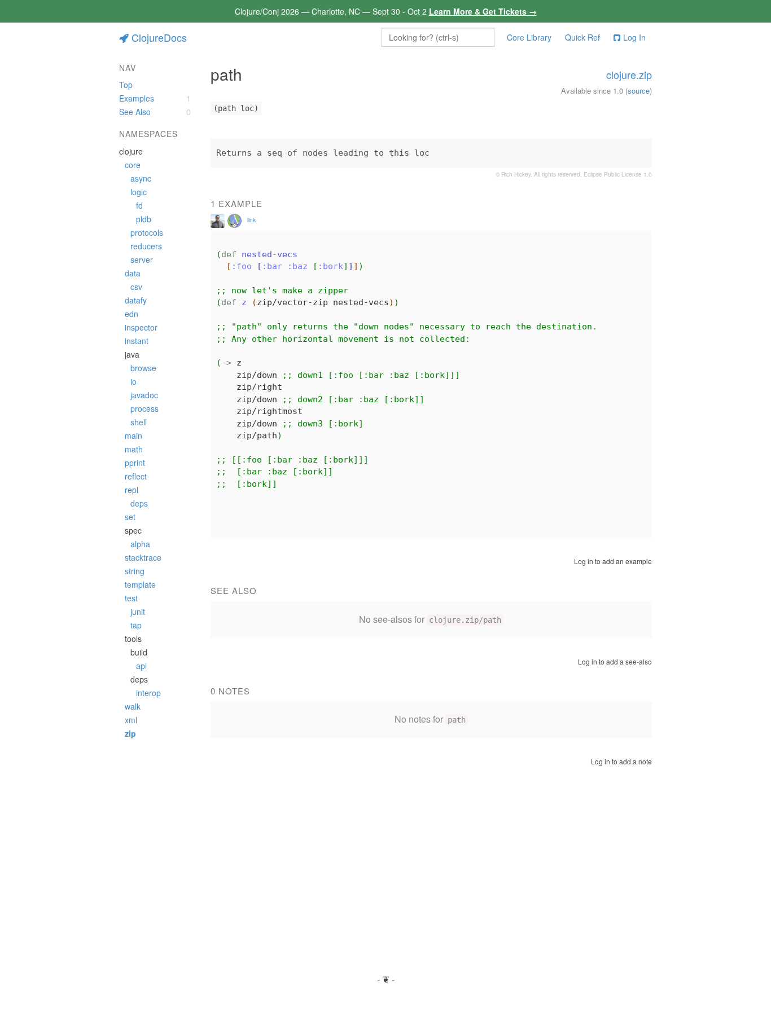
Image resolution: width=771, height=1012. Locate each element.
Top (126, 84)
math (134, 449)
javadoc (144, 395)
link (251, 220)
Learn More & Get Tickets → (483, 11)
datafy (136, 300)
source (639, 90)
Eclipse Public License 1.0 (618, 174)
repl (131, 489)
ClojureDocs (159, 37)
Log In (634, 37)
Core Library (529, 37)
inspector (141, 327)
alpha (140, 543)
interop (148, 692)
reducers (146, 246)
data (133, 273)
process (144, 408)
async (140, 178)
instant (136, 340)
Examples (136, 98)
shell (138, 422)
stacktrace (143, 557)
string (134, 571)
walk (133, 706)
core (133, 164)
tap (136, 625)
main (133, 435)
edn (131, 313)
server (141, 259)
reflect (136, 476)
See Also (135, 111)
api (141, 665)
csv (136, 286)
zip (130, 733)
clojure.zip (629, 74)
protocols (146, 232)
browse (143, 367)
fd (139, 205)
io (133, 381)
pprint (135, 462)
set (130, 516)
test (131, 598)
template (140, 584)
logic (138, 191)
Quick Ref (582, 37)
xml (131, 719)
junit (137, 611)
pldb (143, 219)
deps (139, 503)
